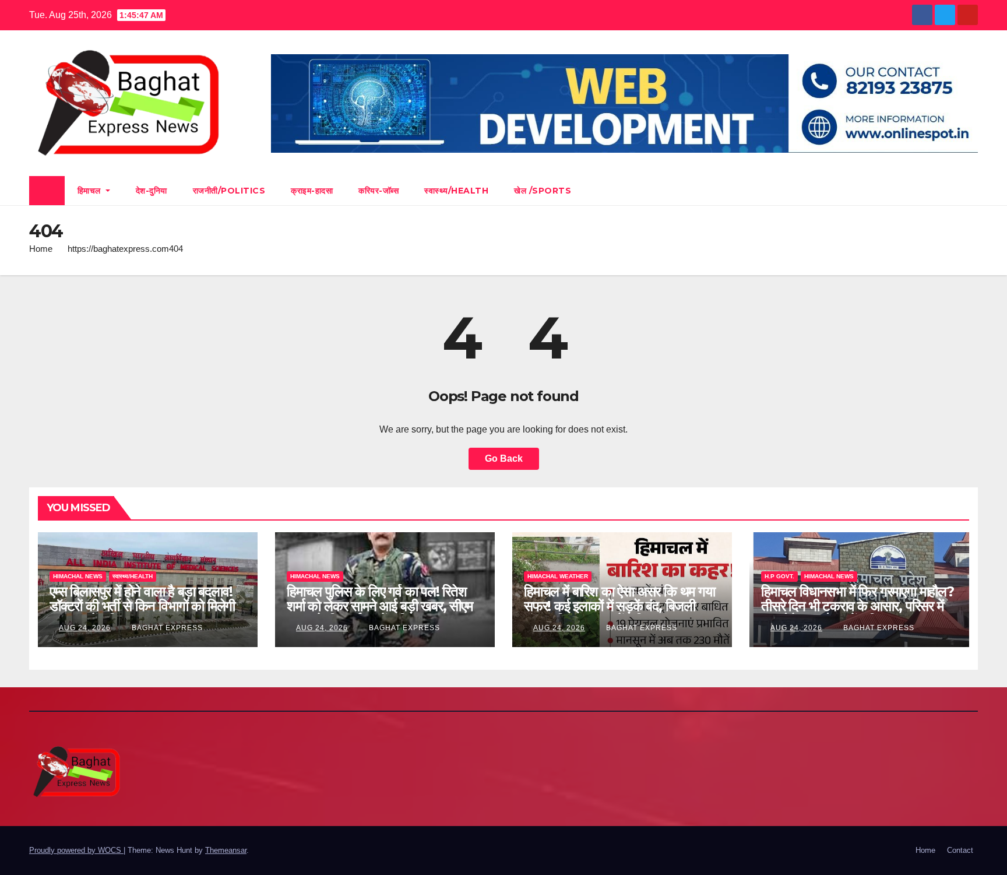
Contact (960, 850)
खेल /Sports (542, 190)
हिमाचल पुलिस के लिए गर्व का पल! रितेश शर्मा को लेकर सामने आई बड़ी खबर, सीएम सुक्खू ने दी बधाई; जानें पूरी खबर (380, 606)
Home (40, 249)
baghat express (166, 628)
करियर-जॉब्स (378, 190)
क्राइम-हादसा (312, 190)
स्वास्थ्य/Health (456, 190)
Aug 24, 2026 (85, 628)
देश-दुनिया (151, 190)
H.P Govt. (779, 576)
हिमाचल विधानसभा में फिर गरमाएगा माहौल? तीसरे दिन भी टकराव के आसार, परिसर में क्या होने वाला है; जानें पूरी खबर (857, 606)
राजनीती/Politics (229, 190)
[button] (969, 190)
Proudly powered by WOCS (76, 850)
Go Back (504, 458)
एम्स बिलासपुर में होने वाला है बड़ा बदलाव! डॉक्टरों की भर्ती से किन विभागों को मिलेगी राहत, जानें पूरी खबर (142, 606)
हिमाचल (91, 190)
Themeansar (226, 850)
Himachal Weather (557, 576)
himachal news (78, 576)
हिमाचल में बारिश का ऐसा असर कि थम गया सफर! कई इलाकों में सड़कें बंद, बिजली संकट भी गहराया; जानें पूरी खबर (619, 606)
